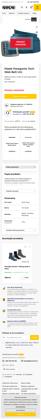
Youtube (19, 374)
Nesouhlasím (20, 410)
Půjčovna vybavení (28, 386)
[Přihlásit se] (26, 7)
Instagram (8, 376)
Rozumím (20, 414)
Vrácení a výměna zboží (10, 393)
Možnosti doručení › (17, 106)
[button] (22, 7)
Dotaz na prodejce (20, 96)
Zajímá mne (10, 343)
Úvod (4, 13)
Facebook (28, 374)
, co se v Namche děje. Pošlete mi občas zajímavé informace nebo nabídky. (22, 345)
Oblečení (12, 13)
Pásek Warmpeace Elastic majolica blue (28, 144)
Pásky (34, 13)
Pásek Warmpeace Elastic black (12, 144)
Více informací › (10, 82)
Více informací (20, 407)
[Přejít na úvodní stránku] (8, 7)
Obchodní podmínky (9, 386)
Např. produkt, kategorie (16, 18)
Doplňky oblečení (23, 13)
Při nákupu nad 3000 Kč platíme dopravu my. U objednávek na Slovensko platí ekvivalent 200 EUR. (22, 324)
